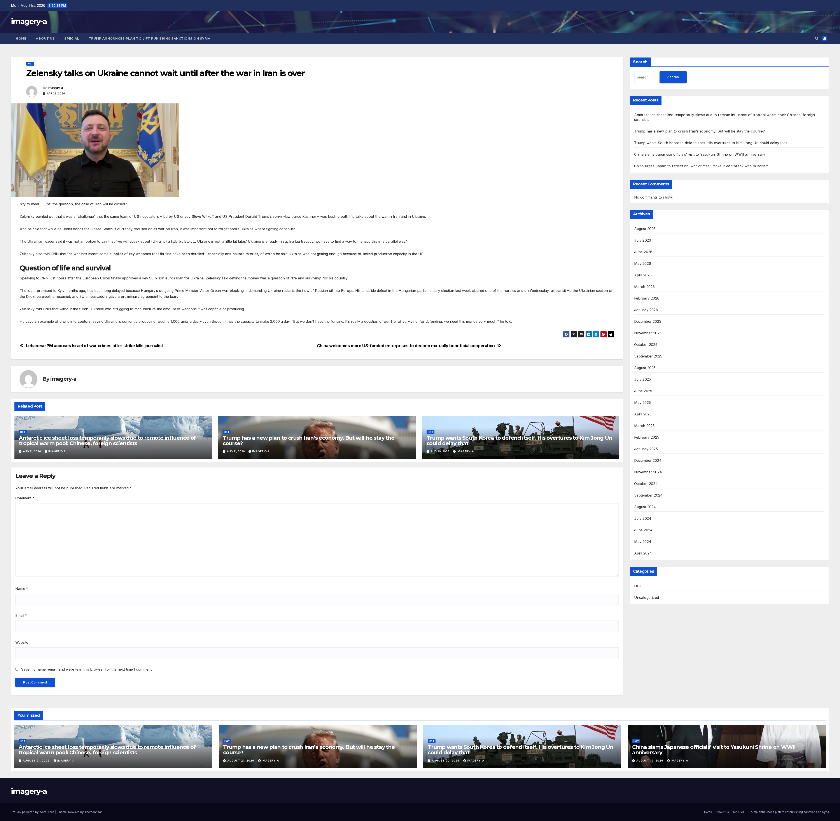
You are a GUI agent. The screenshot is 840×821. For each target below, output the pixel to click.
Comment (24, 498)
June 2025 (643, 391)
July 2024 (642, 518)
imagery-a (29, 21)
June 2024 (643, 530)
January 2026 (646, 310)
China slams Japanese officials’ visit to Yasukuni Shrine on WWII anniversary (699, 154)
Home (21, 38)
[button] (817, 38)
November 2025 (648, 333)
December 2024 (648, 460)
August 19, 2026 (650, 760)
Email (21, 615)
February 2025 (646, 437)
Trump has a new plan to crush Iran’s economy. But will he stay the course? (308, 440)
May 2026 (642, 263)
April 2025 (643, 414)
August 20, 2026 (446, 760)
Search (640, 61)
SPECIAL (71, 38)
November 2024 (648, 472)
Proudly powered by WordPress (33, 812)
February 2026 (647, 298)
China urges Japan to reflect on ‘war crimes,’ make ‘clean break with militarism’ (702, 166)
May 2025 (642, 402)
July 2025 (642, 379)
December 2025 (647, 321)
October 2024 (646, 483)
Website (21, 642)
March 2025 (644, 426)
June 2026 (643, 252)
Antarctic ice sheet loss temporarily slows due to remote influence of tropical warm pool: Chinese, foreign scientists (107, 440)
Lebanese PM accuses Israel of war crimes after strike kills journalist (94, 345)
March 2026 (644, 286)
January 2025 (646, 449)
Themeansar (93, 812)
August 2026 (645, 229)
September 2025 (648, 356)
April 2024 (643, 553)
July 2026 (642, 240)
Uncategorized (646, 597)
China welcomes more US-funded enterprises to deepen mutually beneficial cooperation (406, 345)
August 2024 (645, 507)
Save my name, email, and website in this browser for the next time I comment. (86, 669)
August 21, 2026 (37, 760)
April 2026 (643, 275)
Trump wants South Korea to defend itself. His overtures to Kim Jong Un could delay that (519, 440)
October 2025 (645, 344)
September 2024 (648, 495)
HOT (30, 63)
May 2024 (642, 541)
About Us (45, 38)
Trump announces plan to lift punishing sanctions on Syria (149, 38)
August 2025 (645, 368)
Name (21, 588)
